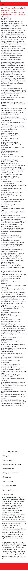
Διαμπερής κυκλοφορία (11, 473)
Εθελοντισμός (8, 481)
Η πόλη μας (8, 460)
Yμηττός (6, 456)
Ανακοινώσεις (8, 494)
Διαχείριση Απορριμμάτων (12, 464)
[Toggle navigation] (3, 3)
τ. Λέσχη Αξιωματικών (11, 490)
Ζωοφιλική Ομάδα (10, 485)
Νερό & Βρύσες (9, 468)
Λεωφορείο (7, 477)
